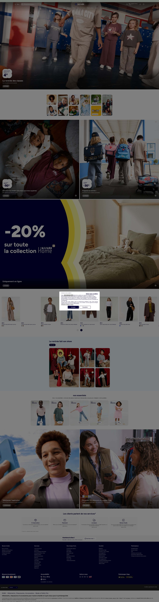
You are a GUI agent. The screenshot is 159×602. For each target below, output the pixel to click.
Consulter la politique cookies (67, 304)
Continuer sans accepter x (66, 292)
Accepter (73, 307)
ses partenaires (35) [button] (68, 295)
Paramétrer (85, 307)
